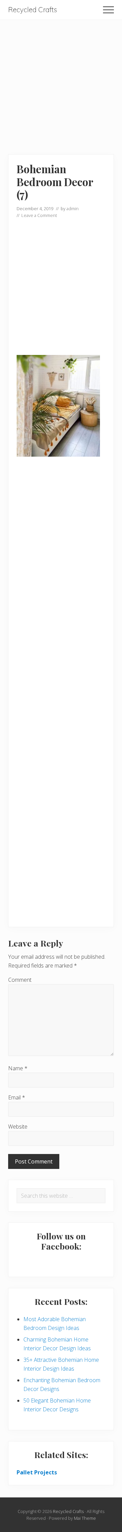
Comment (20, 979)
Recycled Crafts (32, 10)
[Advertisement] (61, 81)
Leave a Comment (39, 215)
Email (16, 1097)
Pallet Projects (37, 1472)
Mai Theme (85, 1518)
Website (17, 1126)
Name (17, 1068)
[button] (108, 9)
